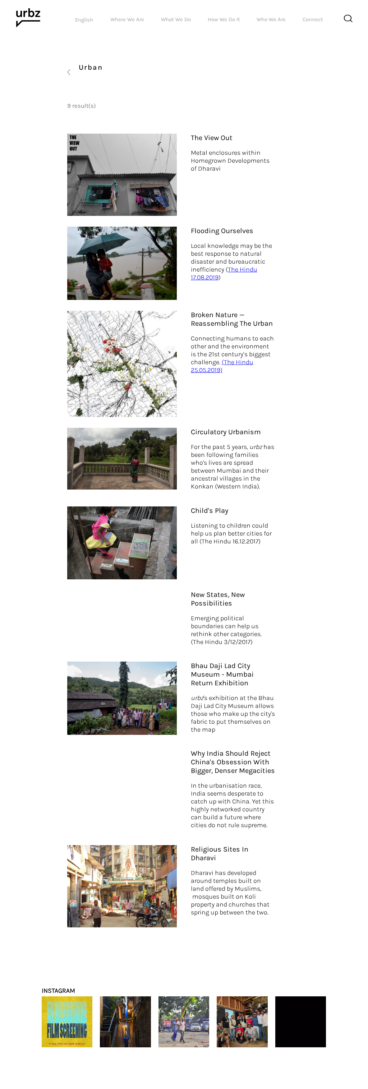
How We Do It (224, 19)
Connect (313, 19)
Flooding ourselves (222, 231)
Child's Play (209, 510)
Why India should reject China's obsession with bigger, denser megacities (233, 762)
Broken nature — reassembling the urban (232, 319)
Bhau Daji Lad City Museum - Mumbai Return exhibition (222, 674)
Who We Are (271, 19)
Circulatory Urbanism (226, 432)
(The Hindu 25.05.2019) (222, 366)
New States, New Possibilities (218, 598)
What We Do (176, 19)
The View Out (212, 138)
